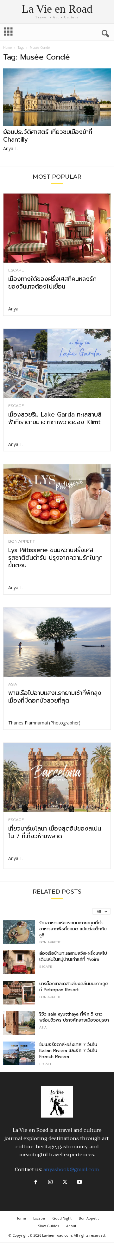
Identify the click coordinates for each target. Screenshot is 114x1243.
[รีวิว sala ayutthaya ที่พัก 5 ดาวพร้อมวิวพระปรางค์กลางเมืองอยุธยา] (19, 1023)
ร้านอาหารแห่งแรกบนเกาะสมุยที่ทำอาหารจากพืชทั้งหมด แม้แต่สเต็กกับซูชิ (73, 929)
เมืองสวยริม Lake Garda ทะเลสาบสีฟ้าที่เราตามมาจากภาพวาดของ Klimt (55, 418)
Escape (16, 270)
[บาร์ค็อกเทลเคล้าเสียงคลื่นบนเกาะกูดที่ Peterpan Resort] (19, 992)
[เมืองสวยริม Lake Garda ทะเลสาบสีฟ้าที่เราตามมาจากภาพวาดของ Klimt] (57, 363)
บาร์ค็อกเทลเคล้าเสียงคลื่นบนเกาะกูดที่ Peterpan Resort (73, 986)
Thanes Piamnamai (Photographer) (44, 723)
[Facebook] (35, 1182)
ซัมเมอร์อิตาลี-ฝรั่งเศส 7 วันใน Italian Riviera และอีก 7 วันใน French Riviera (68, 1050)
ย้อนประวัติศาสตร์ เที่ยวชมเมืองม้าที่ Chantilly (47, 135)
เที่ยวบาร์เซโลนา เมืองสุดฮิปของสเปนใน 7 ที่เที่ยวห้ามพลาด (54, 832)
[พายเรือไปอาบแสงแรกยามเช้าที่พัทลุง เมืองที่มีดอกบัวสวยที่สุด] (57, 642)
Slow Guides (48, 1225)
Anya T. (10, 148)
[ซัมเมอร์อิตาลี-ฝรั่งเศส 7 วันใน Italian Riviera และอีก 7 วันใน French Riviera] (19, 1053)
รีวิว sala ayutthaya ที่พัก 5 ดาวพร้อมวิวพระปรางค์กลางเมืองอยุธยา (74, 1017)
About (71, 1225)
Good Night (62, 1218)
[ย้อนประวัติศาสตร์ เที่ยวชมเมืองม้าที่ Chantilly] (57, 97)
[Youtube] (79, 1182)
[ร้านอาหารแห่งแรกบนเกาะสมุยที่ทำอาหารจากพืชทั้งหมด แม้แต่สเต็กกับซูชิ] (19, 932)
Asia (12, 684)
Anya (13, 309)
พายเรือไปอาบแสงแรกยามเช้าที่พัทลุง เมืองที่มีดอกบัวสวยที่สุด (54, 696)
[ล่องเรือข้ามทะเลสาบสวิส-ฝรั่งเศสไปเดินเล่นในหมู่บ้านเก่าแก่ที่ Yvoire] (19, 962)
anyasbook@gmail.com (71, 1169)
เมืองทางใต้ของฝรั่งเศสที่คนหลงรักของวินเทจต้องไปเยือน (52, 282)
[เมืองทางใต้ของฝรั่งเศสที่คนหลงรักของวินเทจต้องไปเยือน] (57, 228)
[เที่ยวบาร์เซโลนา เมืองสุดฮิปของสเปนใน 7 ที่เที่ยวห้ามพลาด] (57, 777)
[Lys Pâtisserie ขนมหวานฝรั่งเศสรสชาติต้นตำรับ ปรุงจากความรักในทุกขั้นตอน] (57, 499)
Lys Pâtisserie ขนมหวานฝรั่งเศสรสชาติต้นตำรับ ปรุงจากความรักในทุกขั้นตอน (55, 557)
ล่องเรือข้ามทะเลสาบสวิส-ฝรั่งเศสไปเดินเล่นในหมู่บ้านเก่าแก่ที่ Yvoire (73, 956)
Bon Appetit (21, 541)
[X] (65, 1182)
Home (7, 47)
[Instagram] (50, 1182)
